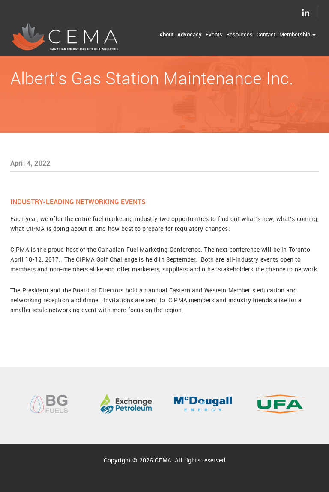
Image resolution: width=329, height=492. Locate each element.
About (166, 34)
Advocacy (189, 34)
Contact (266, 34)
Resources (239, 34)
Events (214, 34)
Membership (295, 34)
